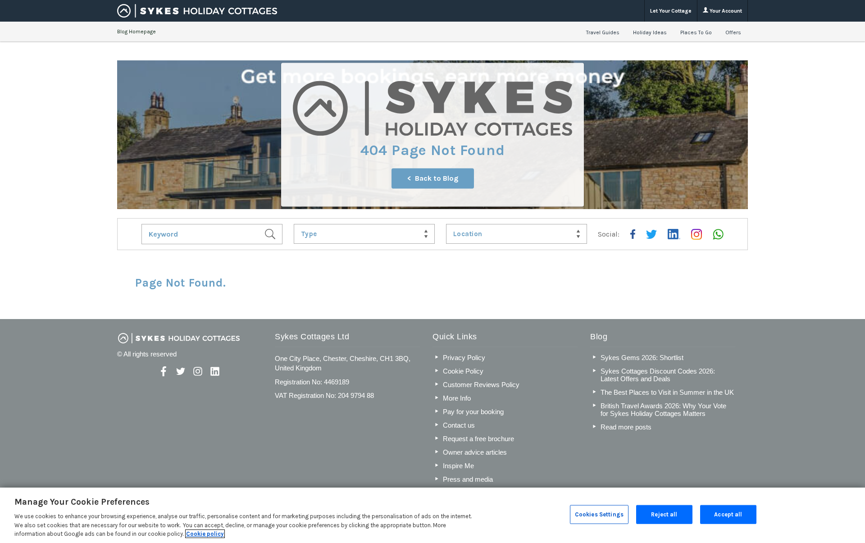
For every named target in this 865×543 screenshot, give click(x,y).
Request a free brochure (478, 439)
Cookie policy (205, 533)
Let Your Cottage (671, 11)
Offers (733, 32)
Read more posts (626, 427)
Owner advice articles (475, 452)
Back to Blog (436, 178)
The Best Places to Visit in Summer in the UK (667, 392)
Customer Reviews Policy (481, 384)
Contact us (459, 425)
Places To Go (696, 32)
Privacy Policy (464, 357)
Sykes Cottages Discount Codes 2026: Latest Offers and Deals (658, 375)
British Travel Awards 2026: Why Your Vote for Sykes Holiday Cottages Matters (663, 409)
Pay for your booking (473, 411)
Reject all (664, 514)
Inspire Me (458, 466)
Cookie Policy (463, 371)
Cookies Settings (599, 514)
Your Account (725, 11)
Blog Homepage (136, 31)
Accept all (728, 514)
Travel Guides (602, 32)
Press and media (468, 479)
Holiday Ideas (650, 32)
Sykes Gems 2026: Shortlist (642, 357)
